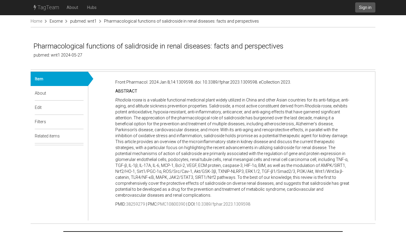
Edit (38, 107)
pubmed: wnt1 (83, 21)
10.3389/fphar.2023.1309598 (223, 204)
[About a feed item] (79, 93)
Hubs (92, 7)
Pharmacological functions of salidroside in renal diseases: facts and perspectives (181, 21)
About (72, 7)
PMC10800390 (171, 204)
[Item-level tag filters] (79, 122)
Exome (56, 21)
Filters (40, 121)
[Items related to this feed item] (79, 136)
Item (39, 78)
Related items (47, 136)
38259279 (135, 204)
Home (36, 21)
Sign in (365, 7)
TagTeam (47, 7)
